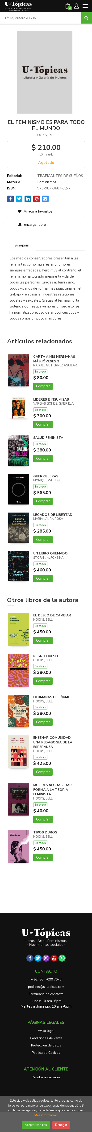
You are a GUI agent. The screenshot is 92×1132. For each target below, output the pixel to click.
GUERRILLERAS (45, 476)
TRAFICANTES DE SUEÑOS (60, 175)
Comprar (43, 386)
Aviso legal (46, 1031)
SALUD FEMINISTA (48, 437)
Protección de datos (46, 1045)
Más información (46, 1115)
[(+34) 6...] (62, 958)
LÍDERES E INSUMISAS (51, 399)
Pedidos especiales (46, 1077)
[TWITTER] (38, 958)
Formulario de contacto (46, 994)
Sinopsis (21, 245)
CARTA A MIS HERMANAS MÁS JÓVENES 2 (54, 359)
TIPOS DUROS (45, 832)
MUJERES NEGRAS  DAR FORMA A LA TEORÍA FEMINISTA (52, 789)
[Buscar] (86, 18)
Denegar (61, 1125)
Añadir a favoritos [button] (38, 211)
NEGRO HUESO (45, 656)
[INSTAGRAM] (46, 958)
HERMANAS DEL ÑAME (51, 697)
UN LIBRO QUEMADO (50, 553)
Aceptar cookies (36, 1125)
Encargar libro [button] (34, 224)
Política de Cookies (46, 1052)
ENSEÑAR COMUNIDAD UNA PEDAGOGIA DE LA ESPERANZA (52, 742)
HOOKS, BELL (46, 135)
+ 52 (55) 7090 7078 (46, 979)
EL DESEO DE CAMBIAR (52, 615)
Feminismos (46, 182)
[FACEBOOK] (29, 958)
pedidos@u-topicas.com (46, 986)
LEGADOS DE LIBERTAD (52, 515)
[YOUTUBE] (54, 958)
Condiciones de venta (46, 1038)
